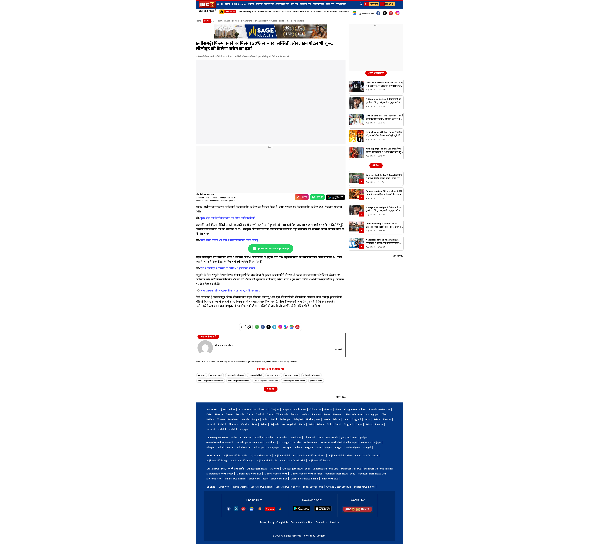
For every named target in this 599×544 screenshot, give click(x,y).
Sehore (336, 419)
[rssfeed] (260, 508)
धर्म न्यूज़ (251, 4)
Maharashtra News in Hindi (378, 469)
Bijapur (378, 442)
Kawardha (282, 438)
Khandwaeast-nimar (379, 409)
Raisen (264, 424)
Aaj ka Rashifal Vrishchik (292, 461)
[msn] (280, 508)
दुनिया (227, 4)
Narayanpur (274, 447)
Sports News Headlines (288, 487)
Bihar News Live (279, 479)
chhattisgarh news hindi (238, 380)
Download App (367, 13)
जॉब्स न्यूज (330, 4)
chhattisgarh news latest (294, 380)
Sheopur (387, 419)
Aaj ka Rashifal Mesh (285, 456)
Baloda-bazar (244, 447)
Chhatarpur (315, 409)
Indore (232, 409)
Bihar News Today (258, 479)
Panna (327, 414)
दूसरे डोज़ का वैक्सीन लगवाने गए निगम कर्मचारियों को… (228, 218)
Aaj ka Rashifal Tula (267, 461)
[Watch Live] (358, 512)
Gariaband (271, 442)
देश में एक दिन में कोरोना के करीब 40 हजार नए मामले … (228, 268)
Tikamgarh (282, 414)
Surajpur (287, 447)
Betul (274, 419)
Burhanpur (285, 419)
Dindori (260, 414)
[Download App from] (302, 510)
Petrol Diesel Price (301, 11)
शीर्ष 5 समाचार (376, 73)
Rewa (254, 424)
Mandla (245, 419)
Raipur (328, 447)
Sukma (298, 447)
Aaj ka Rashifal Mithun (340, 456)
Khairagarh (285, 442)
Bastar (230, 447)
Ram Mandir (316, 11)
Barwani (316, 414)
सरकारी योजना (318, 4)
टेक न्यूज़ (259, 4)
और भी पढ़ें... (339, 349)
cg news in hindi (255, 375)
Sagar (367, 419)
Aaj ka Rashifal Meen (260, 456)
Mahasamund (311, 442)
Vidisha (245, 424)
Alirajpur (275, 409)
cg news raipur (291, 375)
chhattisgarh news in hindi (266, 380)
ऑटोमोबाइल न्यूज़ (282, 4)
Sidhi (329, 424)
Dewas (229, 414)
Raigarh (339, 447)
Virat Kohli (224, 487)
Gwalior (328, 409)
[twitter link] (385, 13)
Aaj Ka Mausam (330, 11)
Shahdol (222, 424)
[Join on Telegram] (274, 327)
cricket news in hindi (364, 487)
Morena (221, 419)
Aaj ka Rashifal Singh (217, 461)
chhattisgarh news (311, 375)
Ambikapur (295, 438)
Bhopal (255, 419)
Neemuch (338, 414)
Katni (209, 414)
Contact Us (321, 522)
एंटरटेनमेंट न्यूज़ (305, 4)
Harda (327, 419)
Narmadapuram (354, 414)
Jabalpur (305, 414)
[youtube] (391, 13)
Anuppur (286, 409)
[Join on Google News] (292, 327)
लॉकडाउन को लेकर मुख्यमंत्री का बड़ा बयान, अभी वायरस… (230, 290)
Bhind (265, 419)
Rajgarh (274, 424)
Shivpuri (210, 424)
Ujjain (223, 409)
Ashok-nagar (261, 409)
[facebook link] (378, 13)
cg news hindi (216, 375)
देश (222, 4)
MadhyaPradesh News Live (372, 474)
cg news (201, 375)
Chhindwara (300, 409)
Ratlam (210, 419)
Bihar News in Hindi (235, 479)
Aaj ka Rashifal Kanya (242, 461)
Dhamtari (309, 438)
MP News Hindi (214, 479)
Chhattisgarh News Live (325, 469)
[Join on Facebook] (263, 327)
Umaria (219, 414)
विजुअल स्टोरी (341, 4)
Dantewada (332, 438)
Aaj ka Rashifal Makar (319, 461)
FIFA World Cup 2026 (247, 11)
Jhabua (294, 414)
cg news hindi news (235, 375)
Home (198, 21)
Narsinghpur (372, 414)
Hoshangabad (313, 419)
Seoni (346, 419)
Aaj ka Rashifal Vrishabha (312, 456)
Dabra (270, 414)
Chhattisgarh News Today (296, 469)
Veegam (321, 536)
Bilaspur (210, 447)
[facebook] (228, 509)
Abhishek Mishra (205, 194)
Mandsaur (233, 419)
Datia (250, 414)
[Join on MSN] (286, 327)
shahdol (222, 429)
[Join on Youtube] (297, 327)
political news (316, 380)
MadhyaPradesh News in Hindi (306, 474)
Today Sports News (313, 487)
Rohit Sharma (240, 487)
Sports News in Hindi (262, 487)
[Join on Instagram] (280, 327)
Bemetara (366, 442)
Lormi (319, 447)
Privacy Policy (267, 522)
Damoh (240, 414)
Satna (377, 419)
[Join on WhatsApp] (257, 327)
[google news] (354, 13)
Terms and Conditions (302, 522)
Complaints (282, 522)
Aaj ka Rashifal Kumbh (235, 456)
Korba (234, 438)
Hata (311, 424)
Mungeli (367, 447)
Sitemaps (270, 509)
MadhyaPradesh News (275, 474)
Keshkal (259, 438)
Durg (320, 438)
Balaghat (298, 419)
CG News (274, 469)
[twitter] (236, 508)
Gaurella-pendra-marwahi (219, 442)
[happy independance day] (270, 38)
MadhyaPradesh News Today (340, 474)
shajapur (244, 429)
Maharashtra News (351, 469)
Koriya (297, 442)
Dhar (384, 414)
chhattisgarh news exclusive (210, 380)
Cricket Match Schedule (338, 487)
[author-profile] (205, 347)
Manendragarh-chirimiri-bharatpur (339, 442)
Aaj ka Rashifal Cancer (366, 456)
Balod (221, 447)
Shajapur (233, 424)
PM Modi (276, 11)
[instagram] (397, 13)
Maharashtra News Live (248, 474)
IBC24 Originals (239, 4)
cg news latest (273, 375)
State (206, 21)
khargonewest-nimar (355, 409)
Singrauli (356, 419)
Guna (338, 409)
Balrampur (259, 447)
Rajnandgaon (353, 447)
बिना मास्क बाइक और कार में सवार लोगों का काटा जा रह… (230, 240)
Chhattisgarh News (257, 469)
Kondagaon (246, 438)
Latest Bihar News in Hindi (304, 479)
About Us (334, 522)
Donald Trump (264, 11)
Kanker (270, 438)
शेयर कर (320, 197)
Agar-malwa (245, 409)
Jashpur (364, 438)
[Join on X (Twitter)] (268, 327)
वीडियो (376, 165)
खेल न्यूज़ (294, 4)
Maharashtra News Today (219, 474)
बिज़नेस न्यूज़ (269, 4)
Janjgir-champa (349, 438)
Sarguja (309, 447)
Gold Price (286, 11)
